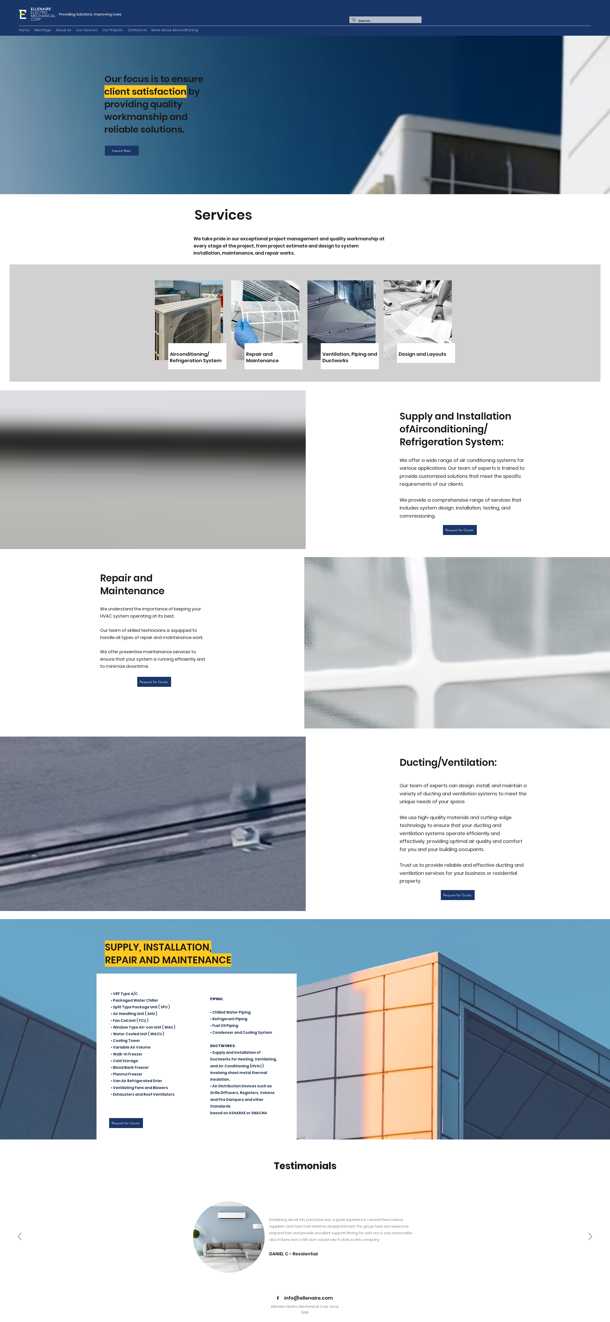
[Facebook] (277, 1298)
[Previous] (19, 1237)
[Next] (590, 1237)
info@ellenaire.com (308, 1298)
